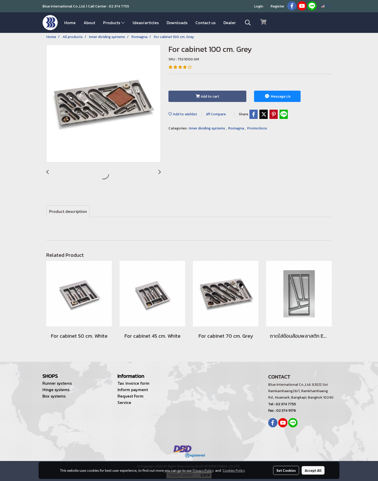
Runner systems (57, 383)
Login (258, 6)
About (89, 23)
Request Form (130, 396)
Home (70, 23)
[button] (248, 22)
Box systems (54, 396)
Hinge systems (55, 389)
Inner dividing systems (207, 128)
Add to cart (209, 96)
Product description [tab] (68, 211)
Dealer (229, 23)
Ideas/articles (146, 23)
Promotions (257, 128)
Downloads (177, 23)
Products (112, 23)
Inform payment (133, 389)
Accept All (313, 470)
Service (124, 402)
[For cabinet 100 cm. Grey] (103, 104)
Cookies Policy (234, 470)
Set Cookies (286, 470)
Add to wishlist (184, 114)
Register (277, 6)
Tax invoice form (133, 383)
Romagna (236, 128)
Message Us (280, 96)
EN (327, 6)
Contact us (205, 23)
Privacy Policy (203, 470)
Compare (218, 114)
